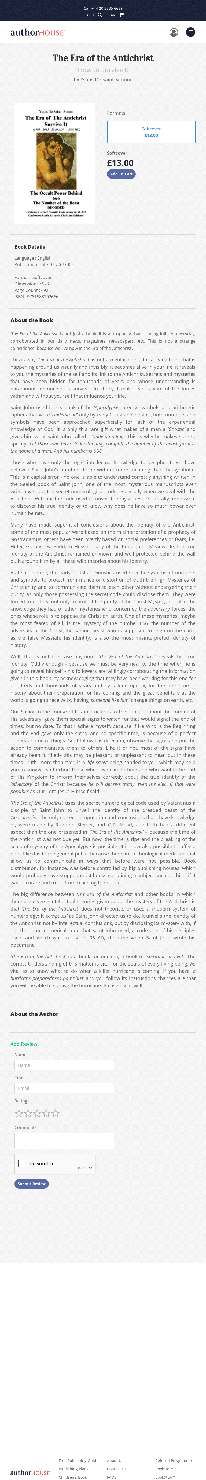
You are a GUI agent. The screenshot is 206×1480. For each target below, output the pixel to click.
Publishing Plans (74, 1468)
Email (19, 1078)
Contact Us (116, 1468)
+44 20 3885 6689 (107, 8)
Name (20, 1055)
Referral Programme (173, 1460)
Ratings (22, 1101)
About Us (115, 1460)
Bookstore (164, 1468)
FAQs (111, 1477)
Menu (192, 31)
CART (113, 15)
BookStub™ (165, 1477)
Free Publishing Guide (78, 1460)
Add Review (24, 1044)
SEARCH (89, 15)
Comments (25, 1127)
